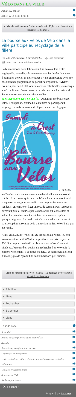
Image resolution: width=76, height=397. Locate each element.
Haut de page (9, 326)
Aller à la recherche (15, 16)
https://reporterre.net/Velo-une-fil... (21, 98)
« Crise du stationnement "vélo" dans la (23, 26)
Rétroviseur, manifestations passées (23, 62)
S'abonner (12, 310)
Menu (9, 296)
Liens (9, 317)
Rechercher (12, 303)
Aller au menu (10, 10)
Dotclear (66, 393)
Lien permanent (56, 57)
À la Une (11, 289)
